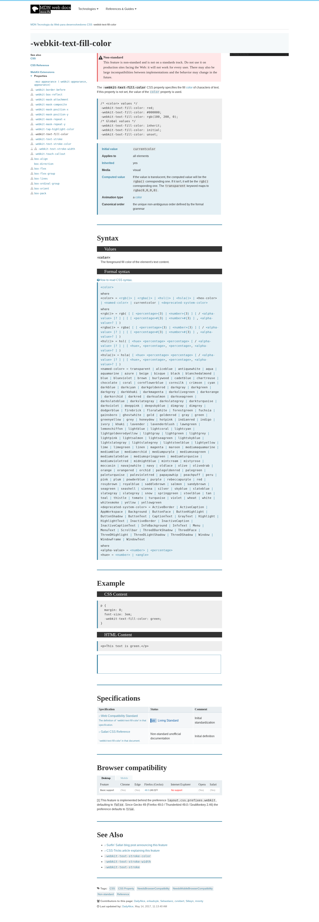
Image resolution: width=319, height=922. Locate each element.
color (189, 87)
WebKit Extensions (42, 72)
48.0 (147, 790)
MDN (33, 24)
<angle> (142, 555)
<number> (176, 313)
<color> (107, 287)
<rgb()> (125, 298)
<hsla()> (183, 298)
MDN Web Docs (50, 9)
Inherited (108, 163)
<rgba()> (145, 298)
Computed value (113, 177)
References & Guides (120, 9)
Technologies (87, 9)
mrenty (199, 901)
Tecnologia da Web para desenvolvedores (61, 24)
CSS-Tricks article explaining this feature (133, 850)
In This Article (239, 54)
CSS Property (126, 888)
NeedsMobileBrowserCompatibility (193, 888)
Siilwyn (190, 901)
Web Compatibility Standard (122, 720)
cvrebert (179, 901)
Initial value (110, 149)
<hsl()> (164, 298)
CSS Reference (39, 65)
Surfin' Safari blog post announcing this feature (137, 845)
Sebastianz (166, 901)
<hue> (136, 341)
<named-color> (116, 302)
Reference (123, 894)
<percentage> (147, 313)
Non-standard (106, 894)
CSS (89, 24)
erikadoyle (153, 901)
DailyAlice (139, 901)
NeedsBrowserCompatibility (153, 888)
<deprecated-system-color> (185, 302)
